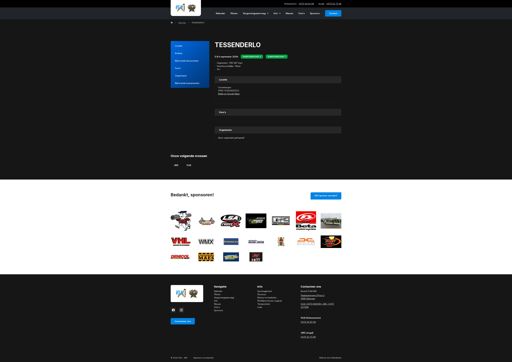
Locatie (178, 45)
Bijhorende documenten (187, 60)
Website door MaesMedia (330, 358)
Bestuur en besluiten (267, 297)
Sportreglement (264, 291)
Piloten (234, 13)
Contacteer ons (183, 321)
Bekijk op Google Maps (229, 93)
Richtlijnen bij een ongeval (269, 300)
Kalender (220, 13)
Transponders (263, 304)
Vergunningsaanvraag (254, 13)
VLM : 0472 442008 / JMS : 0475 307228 (317, 305)
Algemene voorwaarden (203, 358)
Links (259, 307)
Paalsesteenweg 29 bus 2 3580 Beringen (313, 297)
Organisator (181, 75)
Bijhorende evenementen (187, 83)
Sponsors (315, 13)
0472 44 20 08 (306, 3)
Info (276, 13)
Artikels (178, 53)
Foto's (302, 13)
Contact (333, 13)
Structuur (261, 294)
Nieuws (289, 13)
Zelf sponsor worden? (326, 195)
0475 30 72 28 (333, 3)
